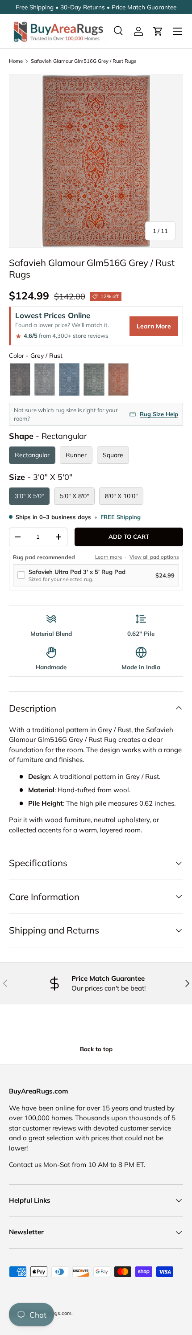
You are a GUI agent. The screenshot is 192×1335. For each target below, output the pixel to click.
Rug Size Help (159, 414)
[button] (158, 31)
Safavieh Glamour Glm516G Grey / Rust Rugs (84, 61)
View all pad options (154, 557)
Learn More (154, 326)
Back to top (96, 1048)
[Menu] (178, 31)
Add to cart (129, 536)
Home (16, 61)
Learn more (108, 557)
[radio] (20, 379)
